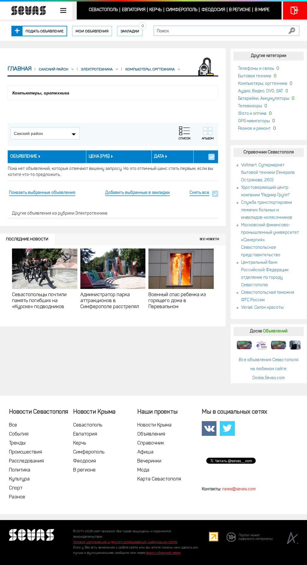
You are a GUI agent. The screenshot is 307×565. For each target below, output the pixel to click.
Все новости (209, 239)
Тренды (17, 443)
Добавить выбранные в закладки (137, 193)
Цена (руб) (99, 156)
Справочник (150, 443)
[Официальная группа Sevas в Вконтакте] (209, 428)
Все (13, 425)
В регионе (240, 10)
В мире (262, 10)
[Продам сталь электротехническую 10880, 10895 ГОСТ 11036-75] (261, 344)
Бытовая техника (254, 76)
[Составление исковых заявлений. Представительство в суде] (295, 344)
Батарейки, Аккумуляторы (263, 99)
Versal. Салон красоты (262, 307)
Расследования (26, 461)
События (18, 434)
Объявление (23, 156)
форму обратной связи (163, 553)
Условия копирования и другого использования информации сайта (125, 542)
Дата (159, 156)
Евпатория (133, 10)
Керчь (155, 10)
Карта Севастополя (159, 479)
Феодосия (213, 10)
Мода (143, 470)
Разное (17, 497)
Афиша (145, 452)
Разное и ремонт (254, 128)
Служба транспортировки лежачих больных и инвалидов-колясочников (266, 210)
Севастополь (103, 10)
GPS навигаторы (254, 121)
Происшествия (25, 452)
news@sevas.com (239, 489)
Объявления (151, 434)
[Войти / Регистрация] (295, 10)
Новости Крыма (154, 425)
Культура (19, 479)
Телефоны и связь (256, 69)
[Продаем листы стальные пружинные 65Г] (244, 345)
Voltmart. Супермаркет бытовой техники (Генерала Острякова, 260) (268, 173)
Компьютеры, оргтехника (262, 84)
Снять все (199, 193)
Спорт (15, 488)
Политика (19, 470)
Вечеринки (149, 461)
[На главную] (25, 10)
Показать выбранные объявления (42, 193)
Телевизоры (250, 106)
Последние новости (27, 239)
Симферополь (181, 10)
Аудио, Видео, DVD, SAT (260, 91)
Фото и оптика (252, 114)
